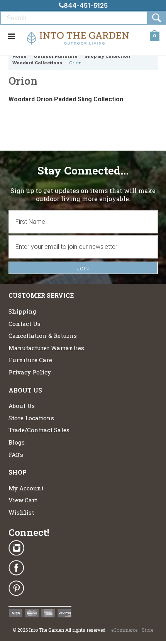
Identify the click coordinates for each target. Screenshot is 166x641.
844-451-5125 (86, 5)
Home (19, 56)
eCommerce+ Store (132, 630)
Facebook (16, 568)
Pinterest (16, 588)
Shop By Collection (107, 56)
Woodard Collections (37, 62)
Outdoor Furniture (56, 56)
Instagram (16, 548)
